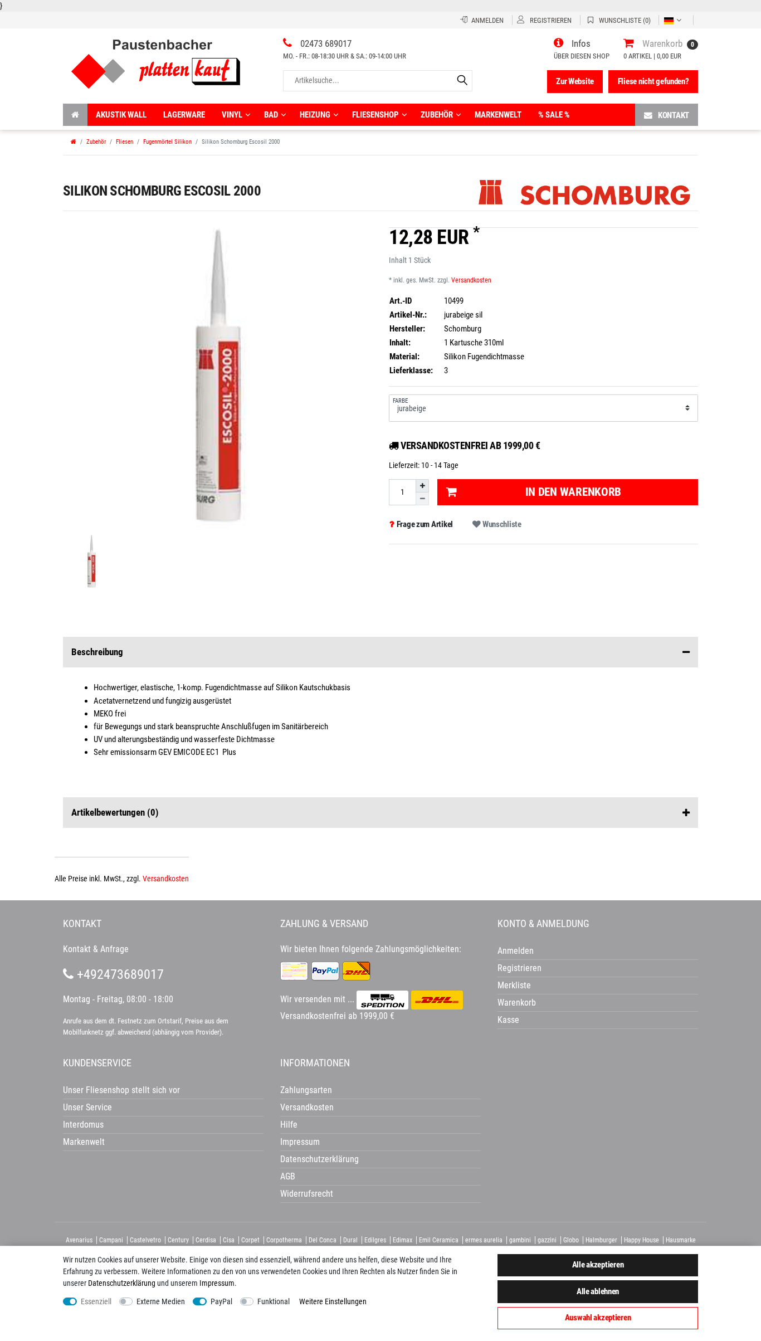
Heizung (315, 115)
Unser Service (87, 1107)
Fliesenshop (375, 115)
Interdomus (83, 1124)
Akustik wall (121, 115)
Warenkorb (516, 1002)
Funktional (273, 1301)
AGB (287, 1176)
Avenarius (79, 1240)
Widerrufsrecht (306, 1193)
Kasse (508, 1020)
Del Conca (322, 1240)
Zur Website (575, 81)
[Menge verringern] (422, 498)
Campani (111, 1240)
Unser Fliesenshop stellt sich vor (121, 1090)
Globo (571, 1240)
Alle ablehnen (598, 1291)
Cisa (229, 1240)
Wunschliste (501, 524)
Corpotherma (284, 1240)
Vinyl (232, 115)
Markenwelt (498, 115)
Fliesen (124, 141)
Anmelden (515, 950)
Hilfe (288, 1124)
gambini (520, 1240)
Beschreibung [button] (97, 651)
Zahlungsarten (306, 1090)
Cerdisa (206, 1240)
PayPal (221, 1301)
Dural (350, 1240)
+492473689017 (119, 974)
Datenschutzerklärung (319, 1159)
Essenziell (96, 1301)
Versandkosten (471, 280)
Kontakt (673, 115)
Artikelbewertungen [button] (115, 812)
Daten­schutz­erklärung (121, 1283)
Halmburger (601, 1240)
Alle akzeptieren (598, 1265)
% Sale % (554, 115)
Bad (271, 115)
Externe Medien (160, 1301)
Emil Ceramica (438, 1240)
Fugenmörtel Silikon (167, 141)
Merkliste (514, 985)
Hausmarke (681, 1240)
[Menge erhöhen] (422, 485)
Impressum (217, 1283)
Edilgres (375, 1240)
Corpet (250, 1240)
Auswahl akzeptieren (598, 1318)
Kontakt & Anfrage (96, 949)
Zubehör (437, 115)
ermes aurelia (484, 1240)
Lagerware (184, 115)
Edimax (402, 1240)
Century (178, 1240)
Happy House (641, 1240)
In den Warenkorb (573, 492)
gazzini (547, 1240)
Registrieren (519, 968)
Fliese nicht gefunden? (653, 81)
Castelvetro (145, 1240)
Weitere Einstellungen (333, 1301)
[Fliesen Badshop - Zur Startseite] (155, 60)
